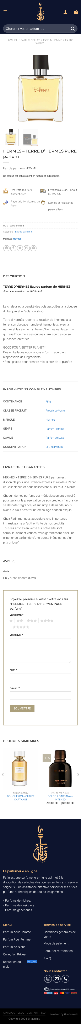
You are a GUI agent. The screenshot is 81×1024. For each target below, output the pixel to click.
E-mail (15, 688)
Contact (32, 1012)
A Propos (9, 1012)
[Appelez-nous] (65, 979)
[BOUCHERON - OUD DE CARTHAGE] (20, 769)
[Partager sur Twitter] (20, 248)
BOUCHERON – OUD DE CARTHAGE (20, 798)
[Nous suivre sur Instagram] (48, 979)
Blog (21, 1012)
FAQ (43, 1012)
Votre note (16, 614)
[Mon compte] (65, 11)
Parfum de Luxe (55, 437)
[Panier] (76, 11)
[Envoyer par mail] (27, 248)
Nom (13, 669)
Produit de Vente (55, 410)
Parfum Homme (52, 40)
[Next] (71, 88)
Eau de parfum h (23, 231)
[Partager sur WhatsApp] (6, 248)
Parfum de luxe (30, 40)
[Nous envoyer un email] (57, 979)
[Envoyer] (73, 28)
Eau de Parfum (54, 446)
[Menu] (5, 11)
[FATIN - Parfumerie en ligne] (40, 11)
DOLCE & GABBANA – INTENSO (60, 798)
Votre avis (16, 634)
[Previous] (10, 88)
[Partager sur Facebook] (13, 248)
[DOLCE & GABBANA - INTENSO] (60, 769)
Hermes (17, 238)
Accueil (12, 40)
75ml (49, 401)
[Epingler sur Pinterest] (33, 248)
